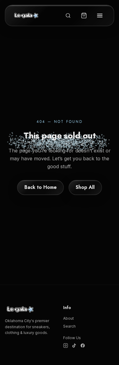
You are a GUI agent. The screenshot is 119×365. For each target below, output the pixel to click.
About (68, 318)
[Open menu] (99, 15)
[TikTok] (74, 345)
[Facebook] (82, 345)
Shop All (85, 187)
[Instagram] (65, 345)
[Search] (68, 15)
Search (69, 326)
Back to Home (40, 187)
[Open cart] (84, 15)
